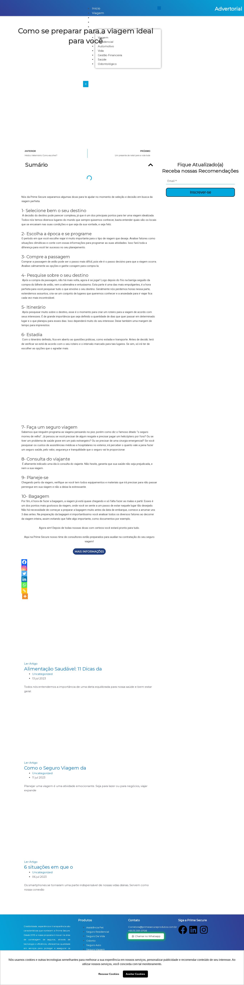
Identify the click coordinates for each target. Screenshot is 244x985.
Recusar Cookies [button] (108, 974)
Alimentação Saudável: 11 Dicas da (63, 669)
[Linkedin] (24, 579)
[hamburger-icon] (159, 8)
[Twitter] (24, 573)
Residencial (101, 22)
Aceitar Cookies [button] (135, 974)
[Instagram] (24, 568)
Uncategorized (42, 674)
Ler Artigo (31, 663)
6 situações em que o (48, 867)
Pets (95, 17)
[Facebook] (24, 562)
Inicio (96, 8)
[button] (150, 165)
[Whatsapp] (24, 585)
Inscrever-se (200, 192)
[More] (25, 596)
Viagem (98, 13)
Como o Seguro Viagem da (55, 768)
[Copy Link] (24, 590)
